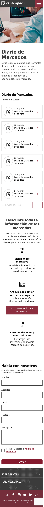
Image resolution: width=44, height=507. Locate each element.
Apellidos (5, 390)
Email (3, 402)
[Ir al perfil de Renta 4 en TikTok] (36, 494)
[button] (39, 3)
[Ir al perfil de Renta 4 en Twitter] (7, 494)
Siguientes (38, 205)
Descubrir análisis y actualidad (22, 310)
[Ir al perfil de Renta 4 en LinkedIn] (30, 494)
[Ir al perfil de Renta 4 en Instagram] (19, 494)
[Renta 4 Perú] (12, 3)
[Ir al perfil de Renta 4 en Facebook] (13, 494)
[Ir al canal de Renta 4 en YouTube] (24, 494)
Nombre (5, 377)
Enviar (22, 461)
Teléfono (5, 415)
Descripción (6, 427)
